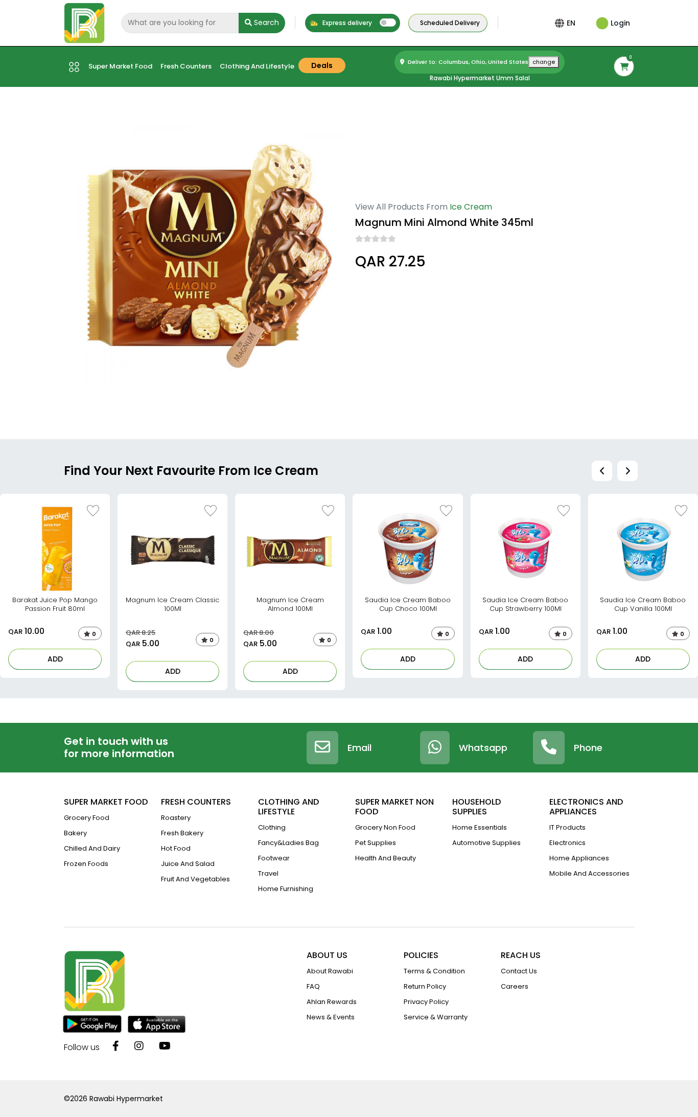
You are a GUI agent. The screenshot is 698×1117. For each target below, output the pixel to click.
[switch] (388, 22)
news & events (331, 1017)
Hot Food (176, 848)
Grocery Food (86, 818)
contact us (519, 971)
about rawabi (330, 971)
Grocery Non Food (385, 827)
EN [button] (571, 23)
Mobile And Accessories (589, 873)
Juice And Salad (188, 864)
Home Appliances (579, 858)
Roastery (176, 818)
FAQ (313, 986)
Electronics (567, 843)
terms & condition (434, 971)
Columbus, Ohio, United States (407, 290)
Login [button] (619, 23)
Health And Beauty (385, 858)
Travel (268, 873)
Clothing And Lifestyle (257, 66)
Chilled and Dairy (92, 848)
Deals (322, 65)
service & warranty (436, 1017)
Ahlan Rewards (332, 1002)
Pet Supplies (375, 843)
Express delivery (346, 22)
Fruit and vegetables (195, 879)
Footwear (274, 858)
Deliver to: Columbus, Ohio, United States (480, 62)
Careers (514, 986)
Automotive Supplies (486, 843)
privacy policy (426, 1002)
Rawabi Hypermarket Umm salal (480, 78)
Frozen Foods (86, 864)
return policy (425, 986)
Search (265, 22)
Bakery (75, 833)
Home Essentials (479, 827)
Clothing (272, 827)
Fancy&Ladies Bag (288, 843)
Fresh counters (186, 66)
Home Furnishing (285, 889)
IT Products (567, 827)
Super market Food (120, 66)
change (543, 62)
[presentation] (602, 471)
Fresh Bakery (182, 833)
